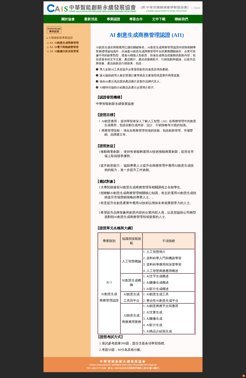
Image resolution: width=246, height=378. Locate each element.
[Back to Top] (243, 375)
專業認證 (113, 19)
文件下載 (159, 19)
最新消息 (91, 19)
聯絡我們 (181, 19)
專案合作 (136, 19)
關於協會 (68, 19)
